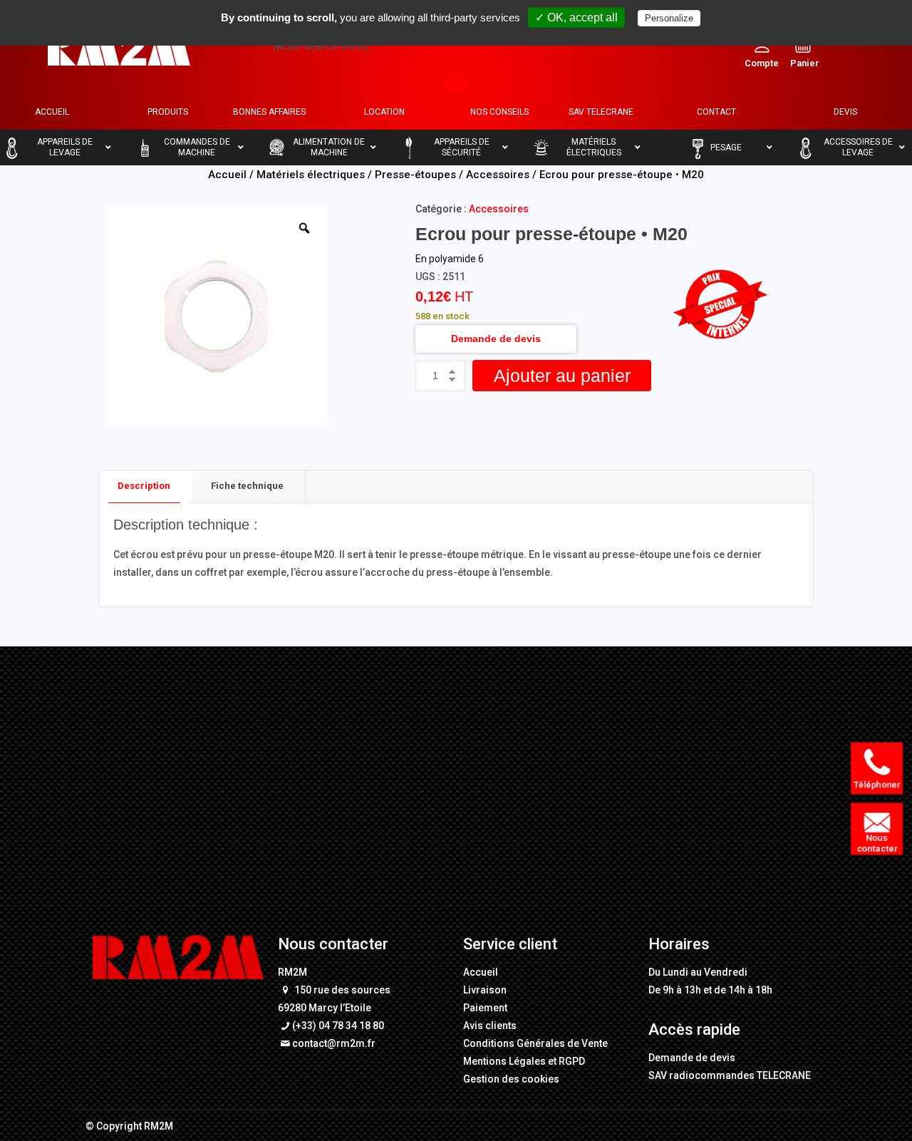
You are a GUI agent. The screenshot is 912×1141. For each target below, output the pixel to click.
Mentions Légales (504, 1061)
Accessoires (497, 174)
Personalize (669, 18)
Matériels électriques (310, 174)
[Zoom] (304, 228)
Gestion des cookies (511, 1079)
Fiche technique (247, 485)
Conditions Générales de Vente (535, 1043)
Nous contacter (879, 842)
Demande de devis (496, 338)
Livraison (485, 990)
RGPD (572, 1061)
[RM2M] (119, 46)
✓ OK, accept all (576, 17)
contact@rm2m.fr (333, 1043)
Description (144, 485)
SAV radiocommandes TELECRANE (729, 1075)
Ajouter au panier (562, 376)
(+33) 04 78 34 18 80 (338, 1025)
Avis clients (490, 1025)
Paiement (485, 1007)
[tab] (144, 486)
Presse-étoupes (415, 174)
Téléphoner (879, 784)
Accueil (227, 174)
